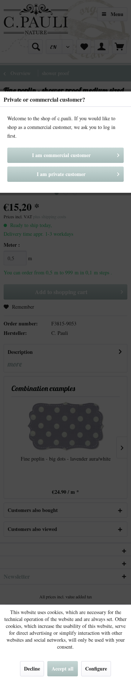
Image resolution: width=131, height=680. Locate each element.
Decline (32, 668)
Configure (96, 668)
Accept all (63, 668)
